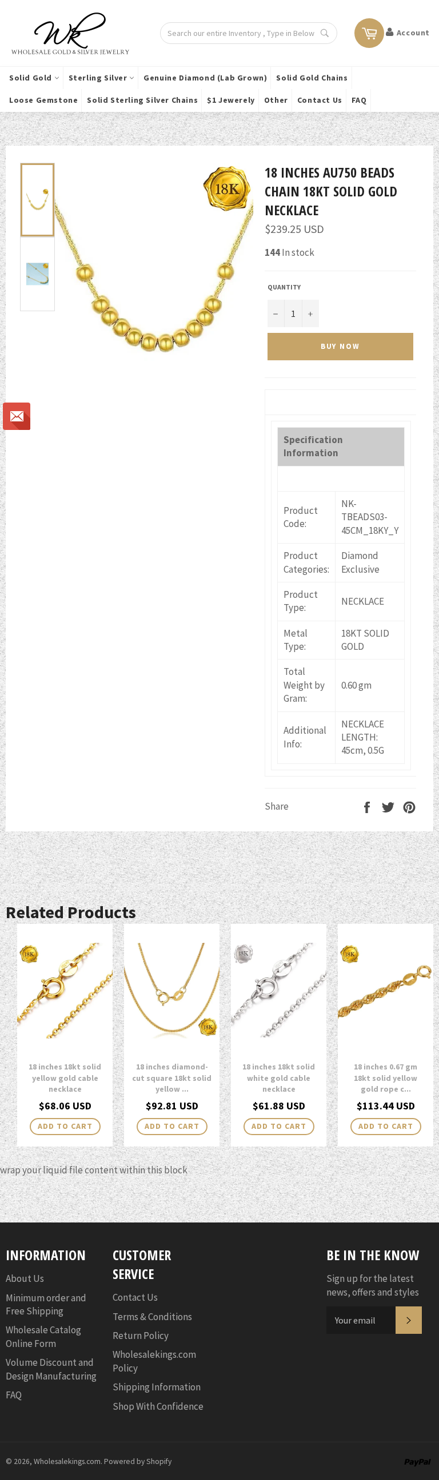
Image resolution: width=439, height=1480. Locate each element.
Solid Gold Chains (312, 78)
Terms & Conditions (152, 1316)
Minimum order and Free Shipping (46, 1304)
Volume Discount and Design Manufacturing (51, 1369)
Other (276, 100)
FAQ (359, 100)
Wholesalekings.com (67, 1461)
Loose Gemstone (43, 100)
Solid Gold (31, 78)
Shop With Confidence (158, 1406)
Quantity (284, 287)
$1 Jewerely (231, 100)
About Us (25, 1278)
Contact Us (319, 100)
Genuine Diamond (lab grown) (205, 78)
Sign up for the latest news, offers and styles (372, 1285)
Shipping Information (157, 1387)
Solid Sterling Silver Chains (142, 100)
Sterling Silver (99, 78)
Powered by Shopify (137, 1461)
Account (413, 32)
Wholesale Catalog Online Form (43, 1336)
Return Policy (141, 1335)
